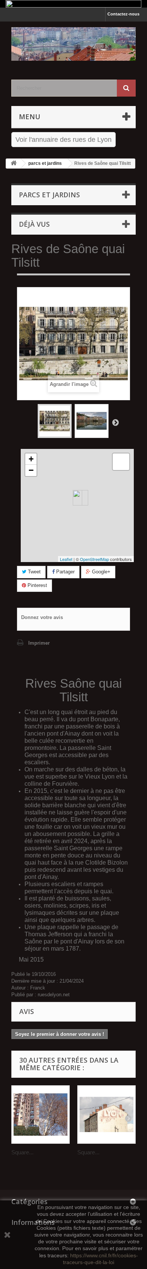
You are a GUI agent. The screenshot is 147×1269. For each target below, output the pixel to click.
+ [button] (31, 459)
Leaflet (66, 559)
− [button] (31, 470)
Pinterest (36, 585)
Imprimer (39, 643)
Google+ (100, 572)
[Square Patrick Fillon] (40, 1114)
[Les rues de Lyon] (73, 44)
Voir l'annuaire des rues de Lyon (63, 139)
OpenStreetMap (94, 559)
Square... (22, 1152)
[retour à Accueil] (13, 163)
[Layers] (121, 461)
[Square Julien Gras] (106, 1114)
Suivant (115, 422)
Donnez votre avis (42, 617)
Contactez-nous (123, 14)
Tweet (33, 572)
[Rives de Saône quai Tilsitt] (54, 421)
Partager (65, 572)
